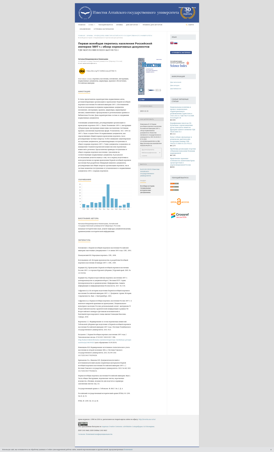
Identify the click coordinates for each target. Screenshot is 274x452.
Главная (81, 25)
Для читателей (175, 82)
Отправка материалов (104, 29)
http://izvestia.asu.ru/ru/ (147, 419)
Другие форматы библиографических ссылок (149, 152)
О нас (91, 25)
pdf (143, 99)
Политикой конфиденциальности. (99, 434)
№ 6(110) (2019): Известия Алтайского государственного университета (123, 35)
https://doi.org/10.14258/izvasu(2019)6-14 (101, 71)
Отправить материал (181, 52)
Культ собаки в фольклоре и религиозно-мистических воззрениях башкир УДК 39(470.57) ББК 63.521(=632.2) (181, 140)
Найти (191, 25)
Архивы (119, 25)
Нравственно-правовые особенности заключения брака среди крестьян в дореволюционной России (182, 161)
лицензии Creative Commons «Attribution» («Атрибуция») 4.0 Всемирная (128, 426)
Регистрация (184, 7)
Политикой (128, 449)
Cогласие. (82, 434)
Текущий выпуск (105, 25)
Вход (194, 7)
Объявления (85, 29)
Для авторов (132, 25)
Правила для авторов (152, 25)
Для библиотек (175, 89)
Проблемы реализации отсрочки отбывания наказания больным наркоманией (183, 151)
